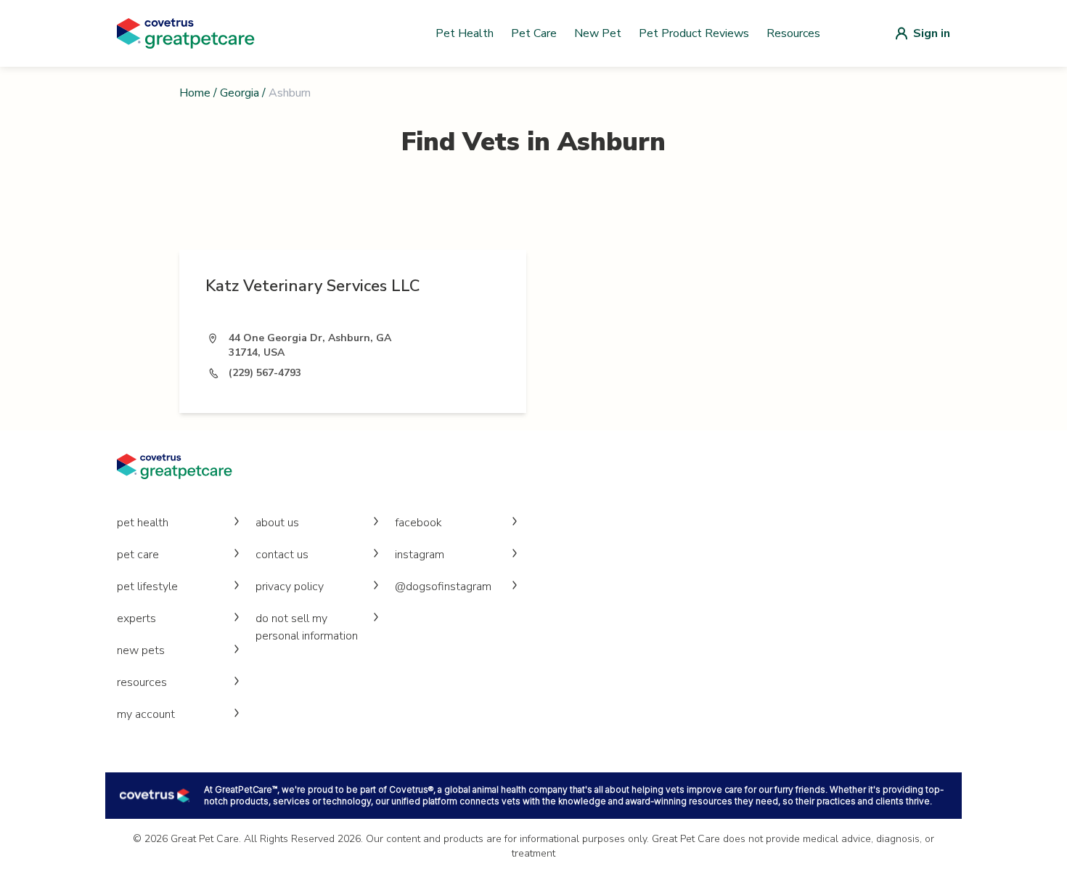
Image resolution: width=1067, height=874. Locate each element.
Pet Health (465, 33)
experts (136, 618)
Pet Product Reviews (694, 33)
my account (146, 714)
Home (194, 93)
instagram (419, 555)
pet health (142, 523)
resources (142, 682)
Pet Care (534, 33)
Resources (793, 33)
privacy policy (289, 587)
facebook (418, 523)
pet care (138, 555)
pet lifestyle (147, 587)
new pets (141, 650)
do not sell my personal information (306, 627)
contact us (281, 555)
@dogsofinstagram (443, 587)
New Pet (597, 33)
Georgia (239, 93)
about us (277, 523)
